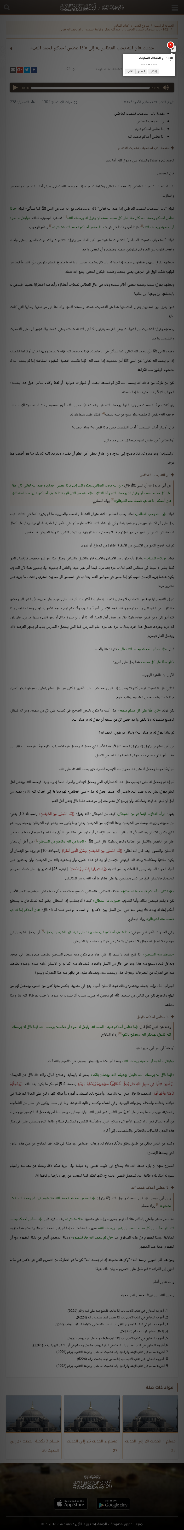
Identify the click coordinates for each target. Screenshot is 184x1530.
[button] (156, 64)
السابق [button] (141, 71)
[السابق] (173, 48)
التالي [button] (130, 71)
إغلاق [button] (154, 71)
